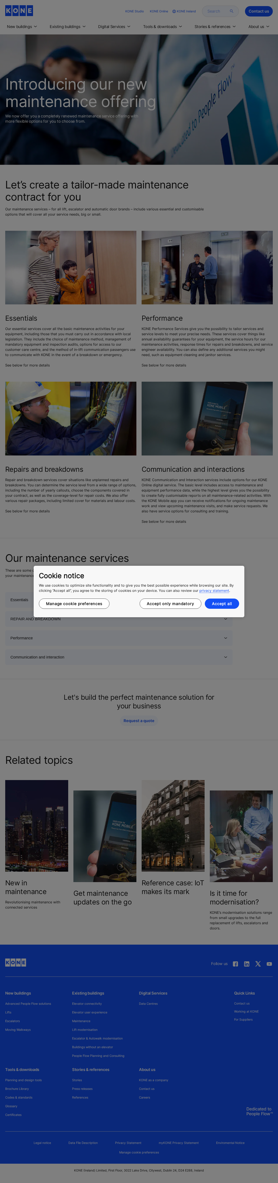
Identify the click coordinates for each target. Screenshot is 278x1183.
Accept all (222, 603)
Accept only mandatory (170, 603)
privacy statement (214, 590)
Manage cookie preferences (74, 603)
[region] (139, 591)
